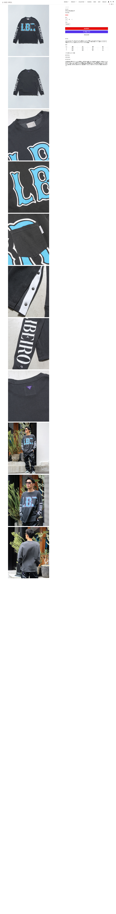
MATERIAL (67, 55)
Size (66, 17)
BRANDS (66, 1)
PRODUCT (73, 1)
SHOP (99, 1)
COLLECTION (81, 1)
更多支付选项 (86, 34)
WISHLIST (104, 1)
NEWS (95, 1)
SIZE (66, 44)
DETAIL (66, 38)
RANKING (89, 1)
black (67, 24)
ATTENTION (67, 59)
